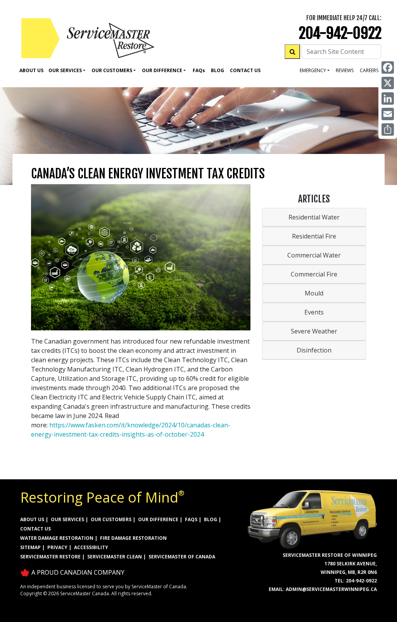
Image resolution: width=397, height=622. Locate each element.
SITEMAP (30, 547)
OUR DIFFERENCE (158, 519)
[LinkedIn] (387, 98)
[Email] (387, 114)
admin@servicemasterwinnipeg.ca (331, 589)
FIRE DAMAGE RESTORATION (133, 538)
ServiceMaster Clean (114, 556)
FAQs (191, 519)
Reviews (345, 70)
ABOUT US (32, 519)
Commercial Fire (314, 274)
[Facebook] (387, 67)
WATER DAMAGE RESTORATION (56, 538)
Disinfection (314, 350)
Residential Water (314, 217)
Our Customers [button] (111, 70)
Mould (314, 293)
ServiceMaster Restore (50, 556)
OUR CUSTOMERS (111, 519)
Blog (217, 70)
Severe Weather (314, 331)
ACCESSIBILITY (91, 547)
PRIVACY (57, 547)
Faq (199, 70)
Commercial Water (314, 255)
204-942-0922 (340, 33)
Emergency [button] (313, 70)
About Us (31, 70)
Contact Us (245, 70)
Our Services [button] (65, 70)
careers (369, 70)
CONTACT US (35, 528)
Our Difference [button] (162, 70)
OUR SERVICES (67, 519)
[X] (387, 83)
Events (314, 312)
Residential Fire (314, 236)
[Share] (387, 129)
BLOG (210, 519)
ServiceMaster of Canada (181, 556)
